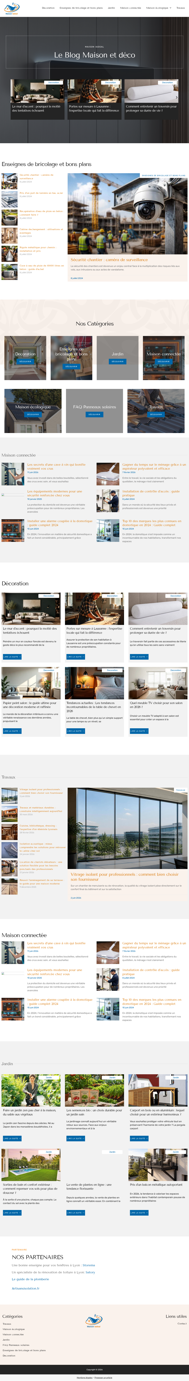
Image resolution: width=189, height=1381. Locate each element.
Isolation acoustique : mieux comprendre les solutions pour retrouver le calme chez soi (43, 847)
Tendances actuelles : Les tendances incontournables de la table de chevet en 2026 (93, 707)
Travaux (180, 7)
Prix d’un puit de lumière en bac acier (41, 193)
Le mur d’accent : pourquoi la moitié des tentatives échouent (36, 108)
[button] (12, 97)
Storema (89, 1265)
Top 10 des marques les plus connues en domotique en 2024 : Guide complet (151, 523)
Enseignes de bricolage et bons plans (81, 7)
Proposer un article (103, 1377)
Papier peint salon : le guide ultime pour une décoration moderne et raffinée (29, 705)
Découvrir (25, 362)
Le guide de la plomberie (30, 1279)
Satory (90, 1272)
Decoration (48, 7)
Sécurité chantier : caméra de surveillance (109, 259)
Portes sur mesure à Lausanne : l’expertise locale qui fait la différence (94, 108)
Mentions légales (84, 1377)
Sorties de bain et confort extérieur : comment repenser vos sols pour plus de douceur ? (30, 1189)
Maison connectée (130, 7)
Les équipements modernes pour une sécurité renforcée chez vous (54, 493)
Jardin (111, 7)
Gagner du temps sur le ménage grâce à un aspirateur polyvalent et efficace (154, 467)
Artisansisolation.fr (25, 1288)
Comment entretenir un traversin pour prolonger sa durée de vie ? (151, 108)
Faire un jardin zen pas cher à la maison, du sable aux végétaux (29, 1112)
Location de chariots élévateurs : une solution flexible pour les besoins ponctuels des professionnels (41, 865)
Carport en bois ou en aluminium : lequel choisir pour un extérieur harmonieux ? (157, 1112)
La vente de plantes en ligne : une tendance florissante (88, 1187)
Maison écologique (157, 7)
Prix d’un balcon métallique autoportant (156, 1185)
